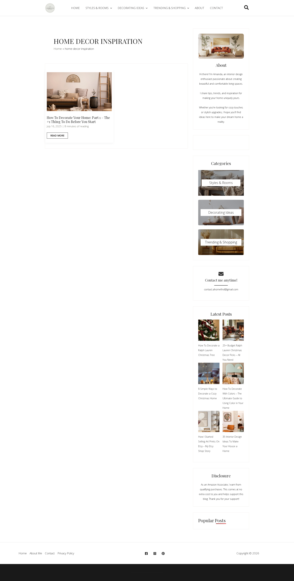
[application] (110, 8)
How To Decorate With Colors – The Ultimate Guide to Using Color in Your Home (233, 398)
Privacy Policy (66, 553)
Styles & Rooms (221, 182)
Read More (57, 136)
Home (23, 553)
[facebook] (147, 553)
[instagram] (155, 553)
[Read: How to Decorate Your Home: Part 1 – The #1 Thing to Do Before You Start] (79, 91)
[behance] (163, 553)
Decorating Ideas (221, 212)
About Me (36, 553)
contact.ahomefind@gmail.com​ (221, 289)
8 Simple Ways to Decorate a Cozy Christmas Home (207, 393)
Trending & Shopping (221, 242)
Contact (50, 553)
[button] (246, 8)
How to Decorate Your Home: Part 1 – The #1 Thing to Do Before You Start (78, 119)
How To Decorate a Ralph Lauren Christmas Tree (208, 350)
